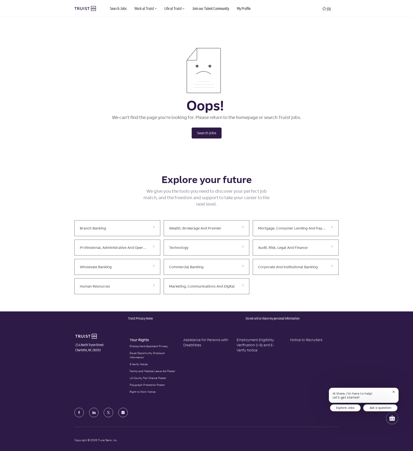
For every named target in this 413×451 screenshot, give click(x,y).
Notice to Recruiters (306, 340)
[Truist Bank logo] (86, 336)
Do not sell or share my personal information (272, 318)
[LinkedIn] (94, 412)
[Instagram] (123, 412)
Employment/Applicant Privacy (149, 346)
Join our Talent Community (210, 8)
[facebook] (79, 412)
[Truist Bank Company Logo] (85, 8)
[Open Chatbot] (392, 418)
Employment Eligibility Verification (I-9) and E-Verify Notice (255, 345)
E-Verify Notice (139, 364)
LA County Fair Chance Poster (148, 378)
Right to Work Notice (143, 391)
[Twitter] (108, 412)
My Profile (244, 8)
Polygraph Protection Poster (147, 384)
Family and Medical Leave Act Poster (152, 371)
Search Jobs (118, 8)
